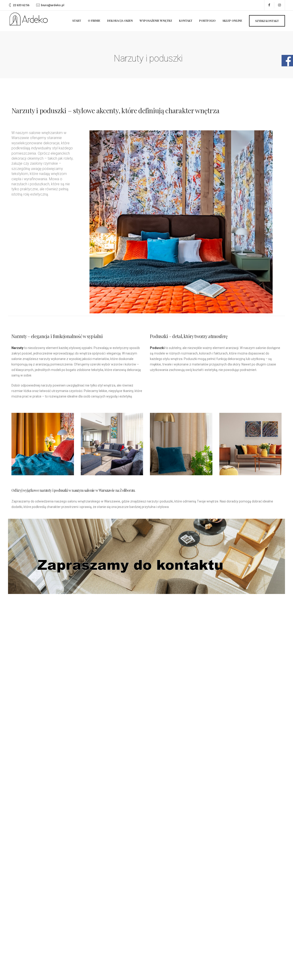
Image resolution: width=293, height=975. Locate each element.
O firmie (94, 20)
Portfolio (207, 20)
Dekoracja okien (120, 20)
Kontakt (185, 20)
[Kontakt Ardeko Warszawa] (146, 556)
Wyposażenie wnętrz (156, 20)
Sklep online (232, 20)
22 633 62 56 (21, 5)
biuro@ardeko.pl (52, 5)
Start (76, 20)
